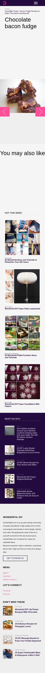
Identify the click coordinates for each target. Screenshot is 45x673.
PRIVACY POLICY (10, 580)
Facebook (7, 591)
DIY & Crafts (8, 258)
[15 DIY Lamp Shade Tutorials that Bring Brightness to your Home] (9, 450)
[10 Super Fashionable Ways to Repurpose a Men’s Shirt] (8, 654)
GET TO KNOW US (15, 558)
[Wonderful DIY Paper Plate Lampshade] (22, 286)
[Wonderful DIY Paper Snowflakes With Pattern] (22, 381)
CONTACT (7, 576)
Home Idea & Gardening (11, 353)
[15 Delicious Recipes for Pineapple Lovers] (8, 625)
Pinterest (6, 594)
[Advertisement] (22, 54)
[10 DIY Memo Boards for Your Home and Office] (9, 464)
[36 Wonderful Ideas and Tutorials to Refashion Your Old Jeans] (22, 237)
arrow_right (39, 111)
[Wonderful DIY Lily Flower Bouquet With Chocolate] (8, 610)
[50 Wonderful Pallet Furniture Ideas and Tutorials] (22, 333)
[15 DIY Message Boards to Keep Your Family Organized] (8, 639)
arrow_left (6, 111)
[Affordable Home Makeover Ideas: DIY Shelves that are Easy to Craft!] (9, 493)
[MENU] (36, 3)
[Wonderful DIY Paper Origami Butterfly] (9, 479)
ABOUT (6, 573)
